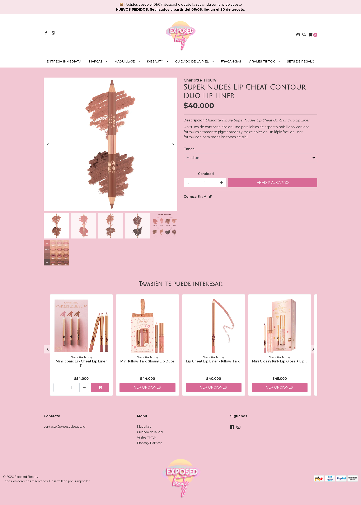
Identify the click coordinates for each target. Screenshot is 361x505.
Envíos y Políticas (149, 443)
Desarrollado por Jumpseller (69, 481)
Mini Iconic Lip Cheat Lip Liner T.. (81, 363)
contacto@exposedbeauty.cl (64, 426)
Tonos (189, 149)
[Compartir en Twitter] (210, 197)
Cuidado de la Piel (192, 61)
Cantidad (206, 174)
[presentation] (48, 144)
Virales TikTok (262, 61)
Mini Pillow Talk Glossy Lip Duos (147, 361)
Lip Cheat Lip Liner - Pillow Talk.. (213, 361)
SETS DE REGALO (300, 61)
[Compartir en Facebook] (205, 197)
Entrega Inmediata (64, 61)
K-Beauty (155, 61)
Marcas (95, 61)
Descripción (194, 120)
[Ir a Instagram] (53, 33)
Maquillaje (124, 61)
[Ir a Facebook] (46, 33)
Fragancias (231, 61)
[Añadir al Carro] (100, 387)
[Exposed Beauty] (180, 35)
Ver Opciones (147, 387)
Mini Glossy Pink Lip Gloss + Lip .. (279, 361)
